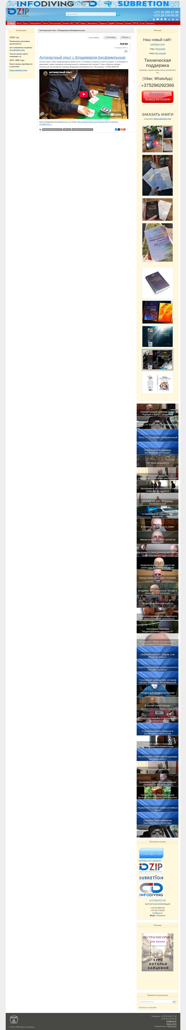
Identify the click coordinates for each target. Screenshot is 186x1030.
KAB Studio (172, 1026)
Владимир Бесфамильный (52, 129)
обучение (67, 129)
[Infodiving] (19, 12)
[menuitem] (11, 23)
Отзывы (128, 23)
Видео (83, 23)
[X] (119, 129)
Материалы (92, 23)
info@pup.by (157, 913)
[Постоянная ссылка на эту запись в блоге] (126, 50)
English (112, 23)
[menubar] (81, 23)
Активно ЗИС (68, 23)
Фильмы (119, 23)
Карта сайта (172, 1023)
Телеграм (160, 48)
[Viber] (124, 129)
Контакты (150, 23)
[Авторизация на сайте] (177, 19)
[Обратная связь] (173, 19)
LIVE (77, 23)
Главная (11, 23)
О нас (142, 23)
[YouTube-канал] (158, 19)
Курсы (25, 23)
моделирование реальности (82, 129)
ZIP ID (135, 23)
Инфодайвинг (35, 23)
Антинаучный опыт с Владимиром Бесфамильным (82, 57)
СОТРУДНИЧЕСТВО (157, 900)
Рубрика (125, 37)
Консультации (55, 23)
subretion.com (18, 50)
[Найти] (118, 14)
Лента (18, 23)
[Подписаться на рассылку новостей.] (174, 1001)
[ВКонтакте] (161, 19)
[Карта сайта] (169, 19)
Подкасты (103, 23)
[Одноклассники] (121, 129)
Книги (45, 23)
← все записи (93, 37)
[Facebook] (165, 19)
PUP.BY (124, 44)
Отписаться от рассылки (147, 1007)
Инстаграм (160, 53)
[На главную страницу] (154, 19)
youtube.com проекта (150, 860)
